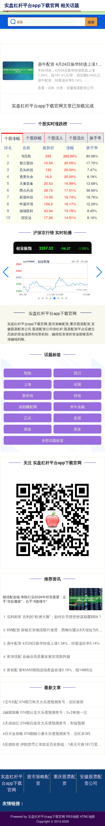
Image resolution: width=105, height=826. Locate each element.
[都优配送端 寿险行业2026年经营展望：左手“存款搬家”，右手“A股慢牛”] (85, 599)
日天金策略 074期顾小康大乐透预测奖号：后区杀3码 (47, 733)
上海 (27, 384)
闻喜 (27, 429)
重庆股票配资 (64, 779)
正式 (27, 417)
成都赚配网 (28, 406)
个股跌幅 (34, 138)
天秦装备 (26, 183)
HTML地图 (87, 816)
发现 (77, 417)
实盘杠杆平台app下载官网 (12, 783)
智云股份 (26, 162)
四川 (77, 372)
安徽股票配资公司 (91, 779)
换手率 (95, 138)
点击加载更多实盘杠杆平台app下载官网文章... (53, 105)
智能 (27, 372)
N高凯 (26, 156)
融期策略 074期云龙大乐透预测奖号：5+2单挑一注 (46, 712)
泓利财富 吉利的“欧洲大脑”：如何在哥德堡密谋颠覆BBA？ (54, 616)
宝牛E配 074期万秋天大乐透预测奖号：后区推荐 (44, 701)
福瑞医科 (26, 210)
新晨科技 (26, 197)
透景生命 (26, 176)
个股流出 (76, 138)
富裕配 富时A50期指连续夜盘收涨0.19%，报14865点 (50, 669)
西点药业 (26, 190)
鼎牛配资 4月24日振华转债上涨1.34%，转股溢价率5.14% (53, 643)
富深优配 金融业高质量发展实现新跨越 (38, 656)
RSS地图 (72, 816)
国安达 (26, 217)
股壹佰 (27, 395)
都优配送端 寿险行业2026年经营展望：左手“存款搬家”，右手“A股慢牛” (34, 599)
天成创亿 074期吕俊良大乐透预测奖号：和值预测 (45, 722)
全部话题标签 (52, 440)
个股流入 (55, 138)
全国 (77, 384)
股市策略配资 (38, 779)
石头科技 (26, 169)
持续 (77, 395)
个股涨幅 (12, 138)
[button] (5, 272)
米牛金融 (77, 406)
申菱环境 (26, 203)
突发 (77, 429)
